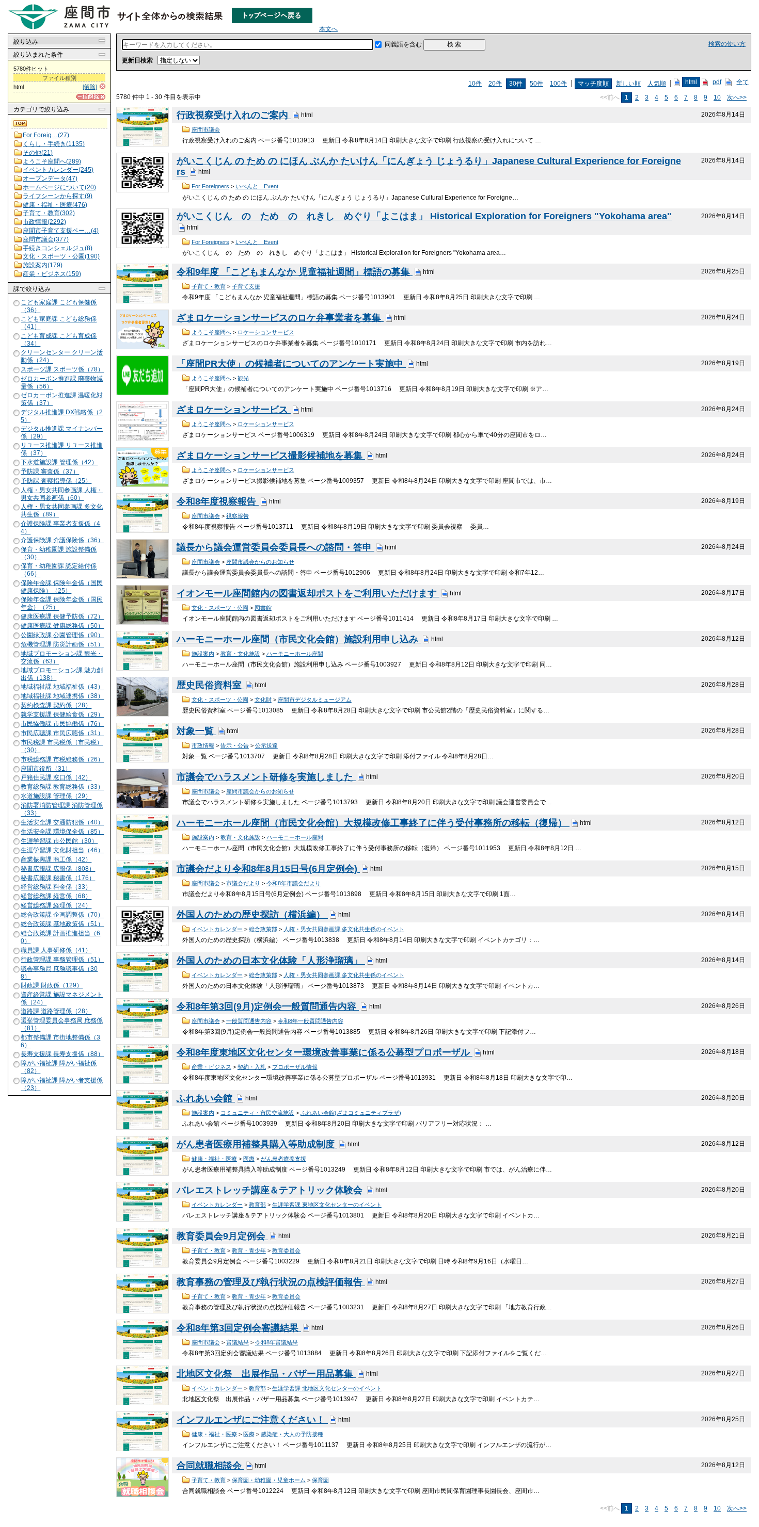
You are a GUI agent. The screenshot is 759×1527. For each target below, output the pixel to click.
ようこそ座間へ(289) (52, 161)
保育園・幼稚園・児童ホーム (269, 1480)
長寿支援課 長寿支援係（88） (62, 1054)
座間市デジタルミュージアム (315, 699)
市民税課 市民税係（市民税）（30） (62, 746)
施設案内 (203, 654)
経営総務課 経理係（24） (56, 905)
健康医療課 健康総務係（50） (62, 625)
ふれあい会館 (206, 1098)
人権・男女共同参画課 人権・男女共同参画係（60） (62, 493)
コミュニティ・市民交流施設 (257, 1113)
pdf (717, 82)
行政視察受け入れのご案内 (234, 115)
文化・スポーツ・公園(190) (61, 256)
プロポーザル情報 (295, 1067)
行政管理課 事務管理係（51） (62, 959)
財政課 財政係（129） (52, 985)
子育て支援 (246, 286)
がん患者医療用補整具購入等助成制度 (257, 1144)
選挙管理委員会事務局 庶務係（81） (62, 1024)
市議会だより (243, 883)
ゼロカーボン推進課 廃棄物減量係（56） (62, 382)
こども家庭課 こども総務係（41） (59, 323)
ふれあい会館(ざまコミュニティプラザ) (351, 1113)
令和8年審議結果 (276, 1342)
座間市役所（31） (46, 768)
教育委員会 (286, 1250)
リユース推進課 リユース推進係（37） (62, 449)
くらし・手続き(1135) (54, 144)
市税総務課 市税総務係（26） (62, 759)
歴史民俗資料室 (210, 685)
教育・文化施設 (240, 654)
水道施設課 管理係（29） (56, 796)
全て (742, 82)
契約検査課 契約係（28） (56, 705)
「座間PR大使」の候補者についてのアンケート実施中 (291, 364)
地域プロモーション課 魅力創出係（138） (62, 674)
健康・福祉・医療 (214, 1159)
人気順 (656, 83)
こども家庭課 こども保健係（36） (59, 306)
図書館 (263, 608)
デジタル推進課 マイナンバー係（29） (62, 432)
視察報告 (237, 516)
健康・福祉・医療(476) (55, 204)
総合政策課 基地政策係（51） (62, 924)
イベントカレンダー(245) (58, 169)
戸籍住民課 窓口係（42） (56, 778)
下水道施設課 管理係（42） (59, 462)
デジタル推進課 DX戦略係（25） (62, 416)
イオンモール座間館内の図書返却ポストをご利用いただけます (308, 593)
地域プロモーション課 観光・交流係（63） (62, 657)
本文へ (328, 29)
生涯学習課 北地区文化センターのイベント (327, 1388)
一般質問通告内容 (249, 1021)
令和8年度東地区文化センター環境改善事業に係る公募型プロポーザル (324, 1052)
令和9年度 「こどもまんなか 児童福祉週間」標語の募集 (295, 272)
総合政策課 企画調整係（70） (62, 915)
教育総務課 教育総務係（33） (62, 787)
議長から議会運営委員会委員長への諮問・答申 (275, 547)
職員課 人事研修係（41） (56, 950)
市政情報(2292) (44, 221)
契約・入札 (252, 1067)
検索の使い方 (727, 43)
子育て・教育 (209, 286)
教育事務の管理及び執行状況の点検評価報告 (271, 1282)
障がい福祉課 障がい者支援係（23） (62, 1084)
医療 (249, 1159)
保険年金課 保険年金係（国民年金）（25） (62, 603)
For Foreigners (210, 186)
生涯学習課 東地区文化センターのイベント (327, 1204)
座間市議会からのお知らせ (260, 562)
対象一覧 (196, 731)
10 (717, 97)
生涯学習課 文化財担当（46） (62, 850)
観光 (243, 378)
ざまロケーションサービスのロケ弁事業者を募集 (280, 318)
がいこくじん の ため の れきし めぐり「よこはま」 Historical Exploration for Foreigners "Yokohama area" (424, 216)
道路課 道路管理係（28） (56, 1011)
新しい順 (628, 83)
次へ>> (737, 97)
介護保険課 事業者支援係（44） (60, 527)
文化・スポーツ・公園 (220, 608)
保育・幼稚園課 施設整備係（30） (59, 553)
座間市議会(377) (46, 239)
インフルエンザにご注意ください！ (252, 1420)
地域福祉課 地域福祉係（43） (62, 687)
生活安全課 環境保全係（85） (62, 831)
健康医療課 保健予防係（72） (62, 616)
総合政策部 (263, 929)
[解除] (90, 87)
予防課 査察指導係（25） (56, 480)
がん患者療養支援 (283, 1159)
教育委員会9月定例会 (222, 1236)
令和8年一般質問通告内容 (310, 1021)
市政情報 (203, 745)
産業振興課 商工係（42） (56, 859)
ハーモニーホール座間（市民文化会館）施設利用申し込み (299, 639)
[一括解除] (90, 97)
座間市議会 (206, 129)
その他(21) (38, 152)
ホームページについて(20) (59, 187)
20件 (495, 83)
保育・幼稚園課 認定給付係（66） (59, 570)
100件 (558, 83)
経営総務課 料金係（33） (56, 887)
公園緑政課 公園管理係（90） (62, 635)
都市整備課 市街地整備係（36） (60, 1041)
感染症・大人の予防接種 (292, 1434)
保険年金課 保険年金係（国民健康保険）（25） (62, 586)
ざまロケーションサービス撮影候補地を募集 (271, 455)
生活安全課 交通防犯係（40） (62, 822)
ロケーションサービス (266, 332)
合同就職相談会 (210, 1465)
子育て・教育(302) (49, 213)
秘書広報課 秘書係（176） (58, 878)
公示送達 (266, 745)
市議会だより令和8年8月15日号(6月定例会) (268, 869)
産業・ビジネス (211, 1067)
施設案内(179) (42, 265)
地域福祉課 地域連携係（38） (62, 696)
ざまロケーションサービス (234, 409)
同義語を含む (403, 44)
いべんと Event (256, 186)
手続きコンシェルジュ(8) (57, 248)
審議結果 (237, 1342)
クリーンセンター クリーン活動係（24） (62, 356)
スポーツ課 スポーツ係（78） (62, 369)
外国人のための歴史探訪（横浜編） (252, 914)
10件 (475, 83)
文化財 (263, 699)
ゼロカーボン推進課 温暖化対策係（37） (62, 399)
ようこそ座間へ (211, 332)
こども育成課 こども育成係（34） (59, 339)
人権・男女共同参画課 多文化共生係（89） (62, 510)
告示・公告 (234, 745)
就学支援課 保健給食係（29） (62, 714)
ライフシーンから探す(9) (57, 196)
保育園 (320, 1480)
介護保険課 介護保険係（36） (62, 540)
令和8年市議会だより (293, 883)
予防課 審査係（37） (50, 471)
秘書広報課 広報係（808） (58, 868)
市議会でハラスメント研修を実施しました (266, 777)
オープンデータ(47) (50, 178)
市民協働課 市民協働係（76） (62, 723)
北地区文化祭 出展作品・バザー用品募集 (266, 1374)
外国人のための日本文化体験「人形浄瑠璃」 (271, 960)
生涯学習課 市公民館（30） (59, 840)
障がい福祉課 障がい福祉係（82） (59, 1067)
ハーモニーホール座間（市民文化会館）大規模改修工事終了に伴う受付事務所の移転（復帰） (373, 823)
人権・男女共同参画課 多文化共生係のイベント (343, 929)
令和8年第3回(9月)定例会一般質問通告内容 (268, 1006)
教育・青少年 (249, 1250)
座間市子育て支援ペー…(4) (61, 230)
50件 (536, 83)
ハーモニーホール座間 (294, 654)
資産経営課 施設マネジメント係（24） (62, 998)
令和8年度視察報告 (218, 501)
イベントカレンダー (217, 929)
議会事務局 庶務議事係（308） (59, 972)
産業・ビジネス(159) (52, 274)
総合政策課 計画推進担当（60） (60, 937)
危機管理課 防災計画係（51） (62, 644)
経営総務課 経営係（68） (56, 896)
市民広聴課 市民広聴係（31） (62, 733)
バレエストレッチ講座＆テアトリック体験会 (271, 1190)
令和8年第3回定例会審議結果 (239, 1328)
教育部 (257, 1204)
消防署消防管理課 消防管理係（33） (62, 809)
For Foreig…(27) (46, 135)
